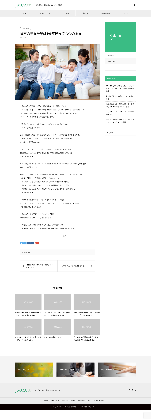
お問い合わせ (105, 13)
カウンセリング (45, 13)
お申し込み (65, 13)
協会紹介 (85, 13)
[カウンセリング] (34, 376)
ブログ (110, 67)
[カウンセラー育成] (117, 376)
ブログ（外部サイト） (100, 400)
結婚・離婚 (111, 61)
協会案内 (73, 400)
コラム (126, 13)
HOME (25, 13)
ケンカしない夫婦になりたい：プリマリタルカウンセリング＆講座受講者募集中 (120, 88)
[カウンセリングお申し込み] (75, 376)
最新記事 (111, 55)
